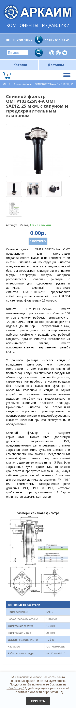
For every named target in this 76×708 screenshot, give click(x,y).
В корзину (38, 241)
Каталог (21, 65)
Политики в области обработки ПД (38, 692)
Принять (38, 701)
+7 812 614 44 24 (57, 40)
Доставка (56, 65)
